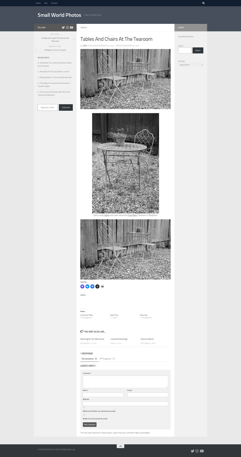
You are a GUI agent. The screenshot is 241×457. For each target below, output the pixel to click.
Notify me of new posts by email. (95, 419)
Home (38, 3)
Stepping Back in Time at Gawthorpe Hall (55, 77)
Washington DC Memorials (92, 339)
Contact (54, 3)
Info (45, 3)
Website (86, 399)
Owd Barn (132, 215)
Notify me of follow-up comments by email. (99, 411)
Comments (90, 359)
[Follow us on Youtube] (71, 27)
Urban (83, 27)
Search (181, 46)
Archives (181, 61)
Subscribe (66, 107)
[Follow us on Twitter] (63, 27)
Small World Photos (59, 15)
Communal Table (86, 315)
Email (130, 390)
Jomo (85, 46)
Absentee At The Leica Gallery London (54, 71)
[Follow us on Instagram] (67, 27)
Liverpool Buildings (119, 339)
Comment (87, 373)
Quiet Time (114, 315)
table (106, 215)
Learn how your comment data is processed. (131, 433)
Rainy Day (143, 315)
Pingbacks (108, 359)
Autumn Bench (147, 339)
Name (85, 390)
